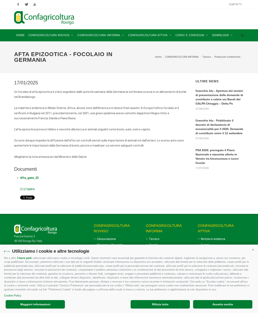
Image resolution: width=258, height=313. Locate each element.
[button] (253, 250)
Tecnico (206, 56)
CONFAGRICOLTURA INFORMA (182, 56)
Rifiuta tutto (160, 304)
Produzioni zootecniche (227, 56)
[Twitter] (26, 4)
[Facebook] (18, 4)
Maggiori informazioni (35, 304)
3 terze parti (24, 258)
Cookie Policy (12, 295)
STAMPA (29, 189)
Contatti (235, 4)
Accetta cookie (222, 304)
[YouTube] (35, 4)
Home (158, 56)
